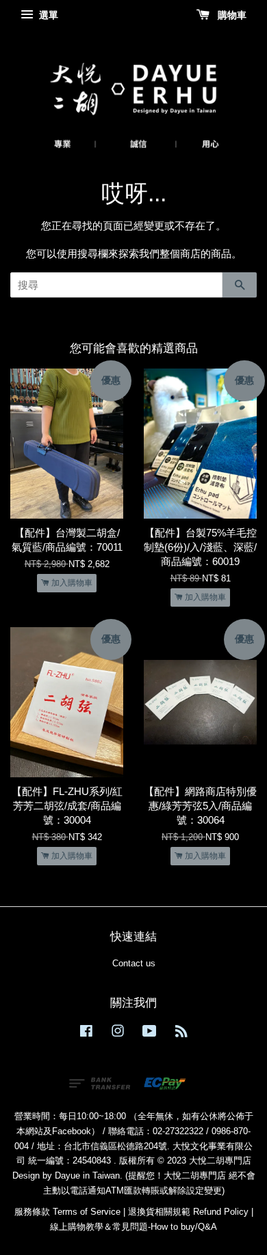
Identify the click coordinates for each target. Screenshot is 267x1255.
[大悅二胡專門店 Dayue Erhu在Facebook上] (86, 1033)
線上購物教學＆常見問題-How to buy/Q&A (133, 1227)
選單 (47, 15)
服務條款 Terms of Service (67, 1212)
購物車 (230, 15)
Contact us (133, 963)
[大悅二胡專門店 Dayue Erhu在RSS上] (181, 1033)
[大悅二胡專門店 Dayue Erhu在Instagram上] (117, 1033)
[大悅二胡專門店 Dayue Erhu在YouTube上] (149, 1033)
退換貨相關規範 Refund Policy (188, 1212)
